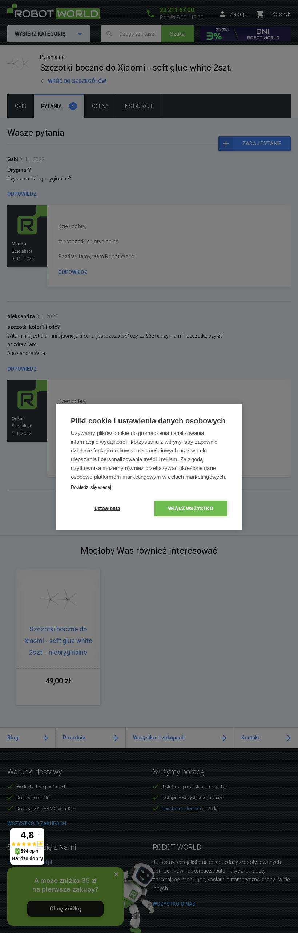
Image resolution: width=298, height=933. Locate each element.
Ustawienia (107, 508)
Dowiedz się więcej (91, 487)
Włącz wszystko (190, 508)
